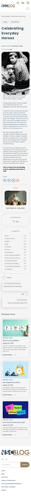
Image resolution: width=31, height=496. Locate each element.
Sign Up (4, 490)
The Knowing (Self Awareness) (15, 266)
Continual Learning (15, 238)
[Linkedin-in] (6, 459)
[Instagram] (13, 221)
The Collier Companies (8, 487)
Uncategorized (15, 269)
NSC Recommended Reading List (12, 483)
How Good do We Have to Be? (14, 422)
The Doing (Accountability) (15, 263)
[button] (27, 9)
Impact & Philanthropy (8, 480)
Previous (9, 277)
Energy (7, 16)
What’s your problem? (11, 340)
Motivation (15, 249)
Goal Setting (15, 22)
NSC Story (5, 477)
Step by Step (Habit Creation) (15, 258)
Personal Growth (15, 252)
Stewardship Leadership (15, 261)
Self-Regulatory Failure (11, 382)
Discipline (15, 241)
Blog (3, 474)
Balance (15, 235)
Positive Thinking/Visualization (15, 255)
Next (23, 294)
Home (3, 16)
